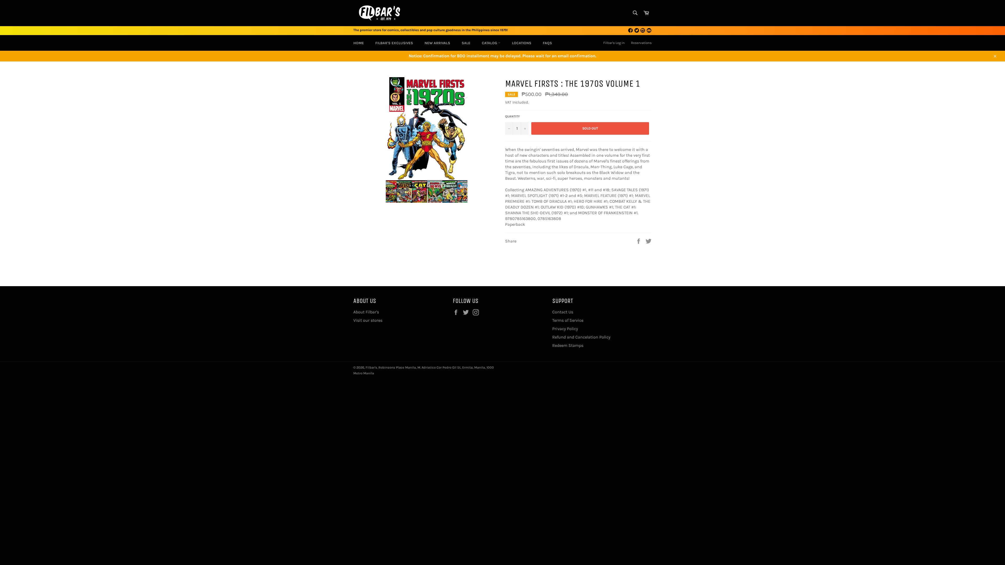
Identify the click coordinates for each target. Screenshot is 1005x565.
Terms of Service (567, 320)
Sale (466, 43)
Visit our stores (367, 320)
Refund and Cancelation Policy (581, 337)
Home (358, 43)
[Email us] (649, 31)
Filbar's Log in (614, 43)
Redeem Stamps (567, 345)
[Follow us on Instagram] (642, 31)
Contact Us (562, 311)
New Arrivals (437, 43)
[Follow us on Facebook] (630, 31)
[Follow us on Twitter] (636, 31)
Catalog (490, 43)
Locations (521, 43)
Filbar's (371, 367)
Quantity (512, 116)
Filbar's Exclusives (394, 43)
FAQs (547, 43)
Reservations (641, 43)
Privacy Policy (565, 328)
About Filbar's (366, 311)
